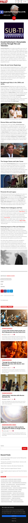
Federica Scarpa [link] (11, 275)
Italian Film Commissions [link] (6, 493)
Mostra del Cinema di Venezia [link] (17, 494)
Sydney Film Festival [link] (16, 498)
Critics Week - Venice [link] (15, 486)
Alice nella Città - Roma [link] (6, 482)
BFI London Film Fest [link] (10, 484)
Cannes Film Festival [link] (6, 360)
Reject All (14, 521)
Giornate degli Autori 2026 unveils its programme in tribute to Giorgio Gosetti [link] (13, 427)
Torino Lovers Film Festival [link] (16, 500)
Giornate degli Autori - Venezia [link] (9, 424)
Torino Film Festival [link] (5, 500)
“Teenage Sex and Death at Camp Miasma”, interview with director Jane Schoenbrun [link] (13, 364)
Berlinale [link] (3, 484)
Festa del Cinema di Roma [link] (6, 488)
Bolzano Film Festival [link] (20, 484)
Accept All (14, 516)
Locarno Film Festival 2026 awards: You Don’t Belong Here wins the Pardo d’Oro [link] (13, 331)
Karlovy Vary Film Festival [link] (18, 493)
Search (2, 445)
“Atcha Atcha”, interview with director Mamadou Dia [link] (13, 396)
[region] (14, 514)
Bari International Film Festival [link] (19, 482)
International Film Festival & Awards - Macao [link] (11, 491)
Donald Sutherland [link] (6, 279)
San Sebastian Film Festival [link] (18, 496)
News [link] (3, 324)
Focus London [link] (4, 489)
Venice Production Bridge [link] (6, 501)
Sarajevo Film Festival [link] (6, 498)
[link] (1, 12)
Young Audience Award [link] (18, 501)
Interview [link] (4, 389)
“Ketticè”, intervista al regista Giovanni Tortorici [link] (11, 468)
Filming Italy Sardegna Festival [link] (19, 488)
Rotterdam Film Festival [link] (6, 496)
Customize (14, 518)
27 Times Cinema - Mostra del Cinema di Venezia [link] (11, 479)
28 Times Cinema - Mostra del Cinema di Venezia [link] (11, 481)
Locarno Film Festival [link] (7, 328)
